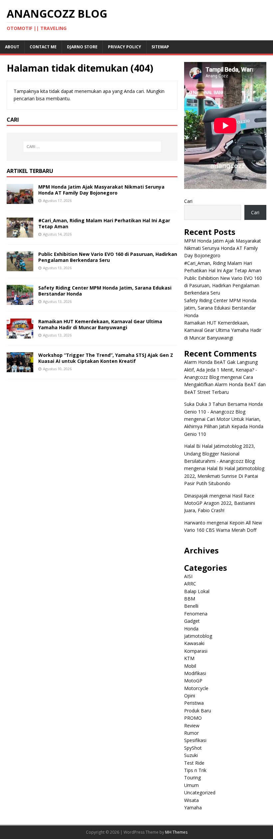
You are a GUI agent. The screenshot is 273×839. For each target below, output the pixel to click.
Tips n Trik (195, 770)
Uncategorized (199, 792)
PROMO (193, 718)
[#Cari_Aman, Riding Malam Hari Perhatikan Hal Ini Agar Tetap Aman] (20, 233)
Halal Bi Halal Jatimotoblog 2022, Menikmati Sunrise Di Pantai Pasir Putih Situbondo (224, 475)
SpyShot (193, 748)
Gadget (192, 621)
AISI (188, 576)
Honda (191, 628)
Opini (189, 695)
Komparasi (195, 651)
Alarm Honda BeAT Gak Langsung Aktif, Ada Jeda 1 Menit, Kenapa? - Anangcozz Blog (221, 369)
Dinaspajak (196, 495)
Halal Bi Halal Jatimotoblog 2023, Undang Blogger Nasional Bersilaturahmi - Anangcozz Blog (219, 453)
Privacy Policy (124, 47)
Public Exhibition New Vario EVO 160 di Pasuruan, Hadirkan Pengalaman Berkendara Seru (107, 257)
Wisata (191, 800)
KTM (189, 658)
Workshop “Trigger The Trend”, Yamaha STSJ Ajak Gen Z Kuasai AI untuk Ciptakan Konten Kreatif (105, 358)
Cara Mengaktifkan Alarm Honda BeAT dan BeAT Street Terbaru (225, 384)
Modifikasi (195, 673)
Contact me (43, 47)
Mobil (190, 666)
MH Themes (176, 832)
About (12, 47)
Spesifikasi (195, 740)
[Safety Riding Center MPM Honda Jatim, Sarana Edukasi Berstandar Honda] (20, 301)
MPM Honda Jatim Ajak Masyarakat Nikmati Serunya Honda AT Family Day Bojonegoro (101, 190)
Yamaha (193, 807)
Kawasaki (194, 643)
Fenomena (195, 613)
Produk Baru (197, 710)
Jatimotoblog (198, 636)
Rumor (191, 733)
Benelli (191, 606)
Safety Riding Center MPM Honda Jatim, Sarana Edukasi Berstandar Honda (104, 291)
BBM (189, 598)
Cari (188, 201)
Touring (192, 777)
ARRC (190, 583)
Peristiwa (194, 703)
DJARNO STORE (82, 47)
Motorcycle (196, 688)
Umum (191, 785)
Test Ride (194, 763)
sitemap (160, 47)
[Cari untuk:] (92, 146)
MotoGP (193, 680)
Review (191, 725)
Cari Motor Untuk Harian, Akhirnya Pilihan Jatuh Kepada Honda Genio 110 (223, 426)
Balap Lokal (196, 591)
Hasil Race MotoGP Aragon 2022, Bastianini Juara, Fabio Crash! (219, 503)
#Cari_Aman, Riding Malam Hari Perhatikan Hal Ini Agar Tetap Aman (104, 223)
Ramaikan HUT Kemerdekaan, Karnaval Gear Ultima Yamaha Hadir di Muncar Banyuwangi (100, 324)
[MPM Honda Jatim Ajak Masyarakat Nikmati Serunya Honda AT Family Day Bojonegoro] (20, 200)
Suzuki (191, 755)
